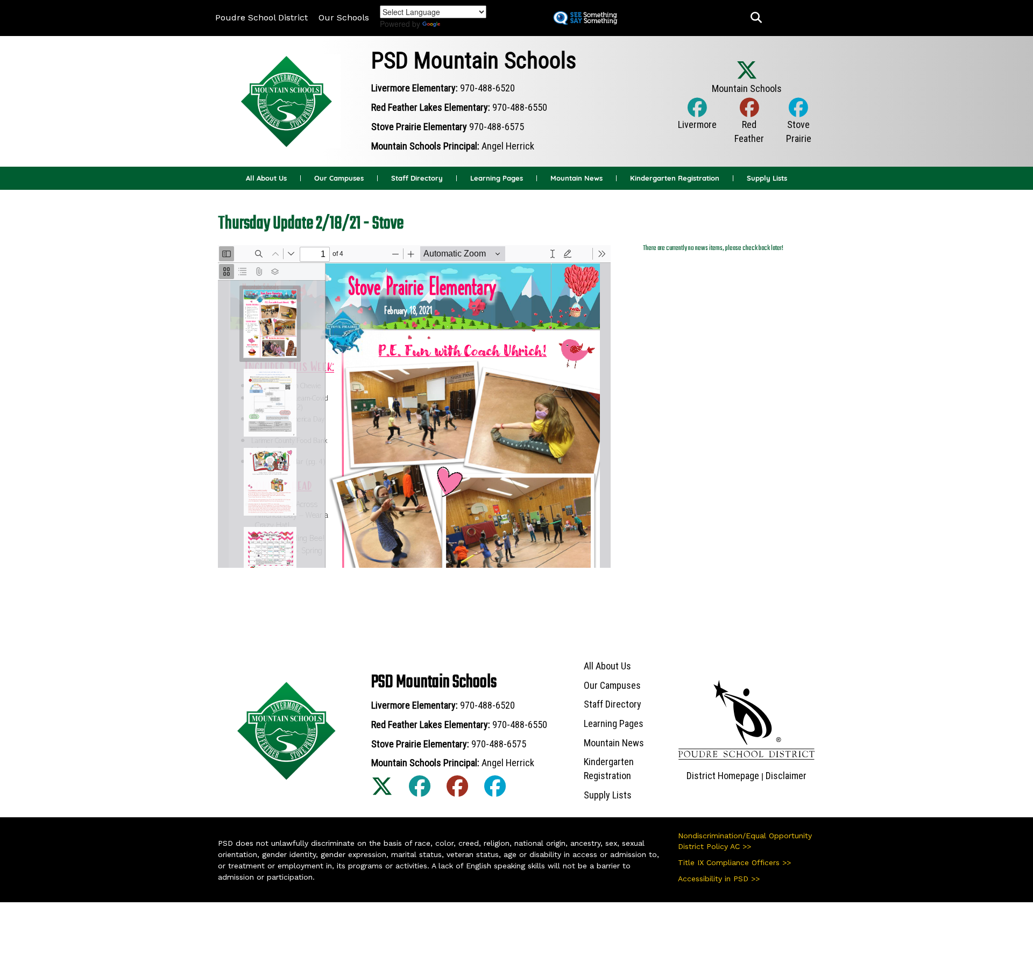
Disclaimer (786, 775)
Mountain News (576, 178)
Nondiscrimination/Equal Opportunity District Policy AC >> (745, 841)
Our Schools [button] (344, 17)
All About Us (266, 178)
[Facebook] (697, 118)
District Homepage (723, 775)
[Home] (286, 100)
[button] (756, 18)
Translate (462, 24)
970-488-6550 (519, 107)
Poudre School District (261, 17)
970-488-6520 (487, 88)
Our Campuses (339, 178)
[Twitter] (747, 82)
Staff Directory (417, 178)
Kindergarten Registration (674, 178)
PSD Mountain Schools (473, 60)
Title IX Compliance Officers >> (734, 862)
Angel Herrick (508, 146)
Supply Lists (767, 178)
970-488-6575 (496, 126)
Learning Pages (496, 178)
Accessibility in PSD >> (719, 878)
